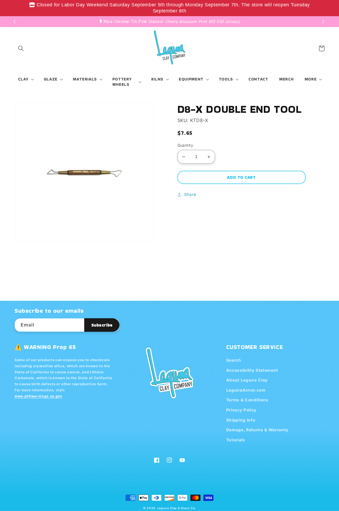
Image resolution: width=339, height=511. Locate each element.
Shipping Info (240, 420)
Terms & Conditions (247, 399)
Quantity (185, 145)
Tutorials (235, 439)
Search (233, 360)
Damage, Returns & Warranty (257, 429)
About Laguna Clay (247, 380)
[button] (323, 21)
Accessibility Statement (252, 370)
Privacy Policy (241, 410)
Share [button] (190, 194)
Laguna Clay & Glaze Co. (176, 508)
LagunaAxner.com (246, 390)
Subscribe (102, 325)
